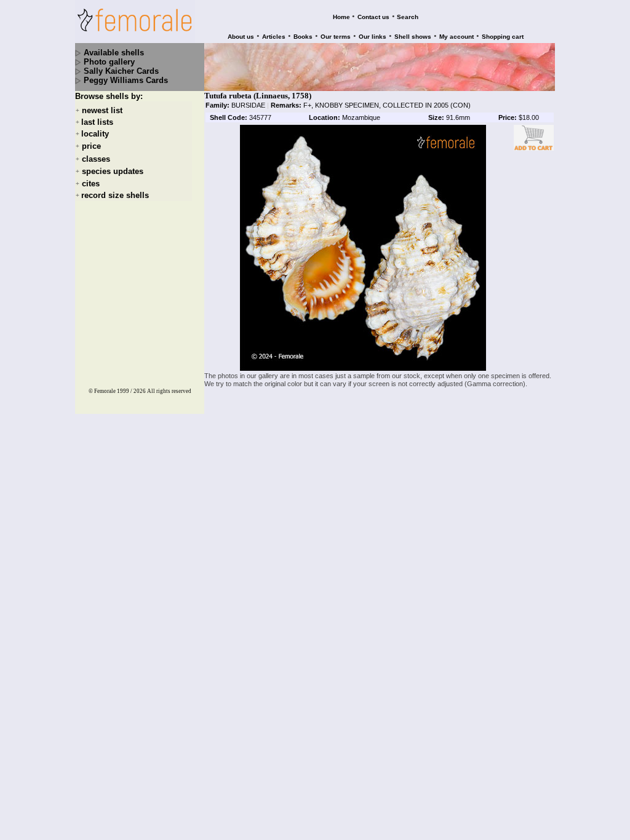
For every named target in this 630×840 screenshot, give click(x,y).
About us (241, 36)
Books (303, 36)
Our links (372, 36)
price (91, 146)
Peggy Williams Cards (126, 80)
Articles (273, 36)
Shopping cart (503, 36)
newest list (102, 110)
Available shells (114, 52)
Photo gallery (109, 61)
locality (95, 133)
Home (341, 17)
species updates (112, 171)
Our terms (336, 36)
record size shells (115, 195)
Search (407, 17)
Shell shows (412, 36)
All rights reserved (169, 391)
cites (91, 183)
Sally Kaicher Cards (121, 71)
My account (456, 36)
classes (96, 159)
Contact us (373, 17)
